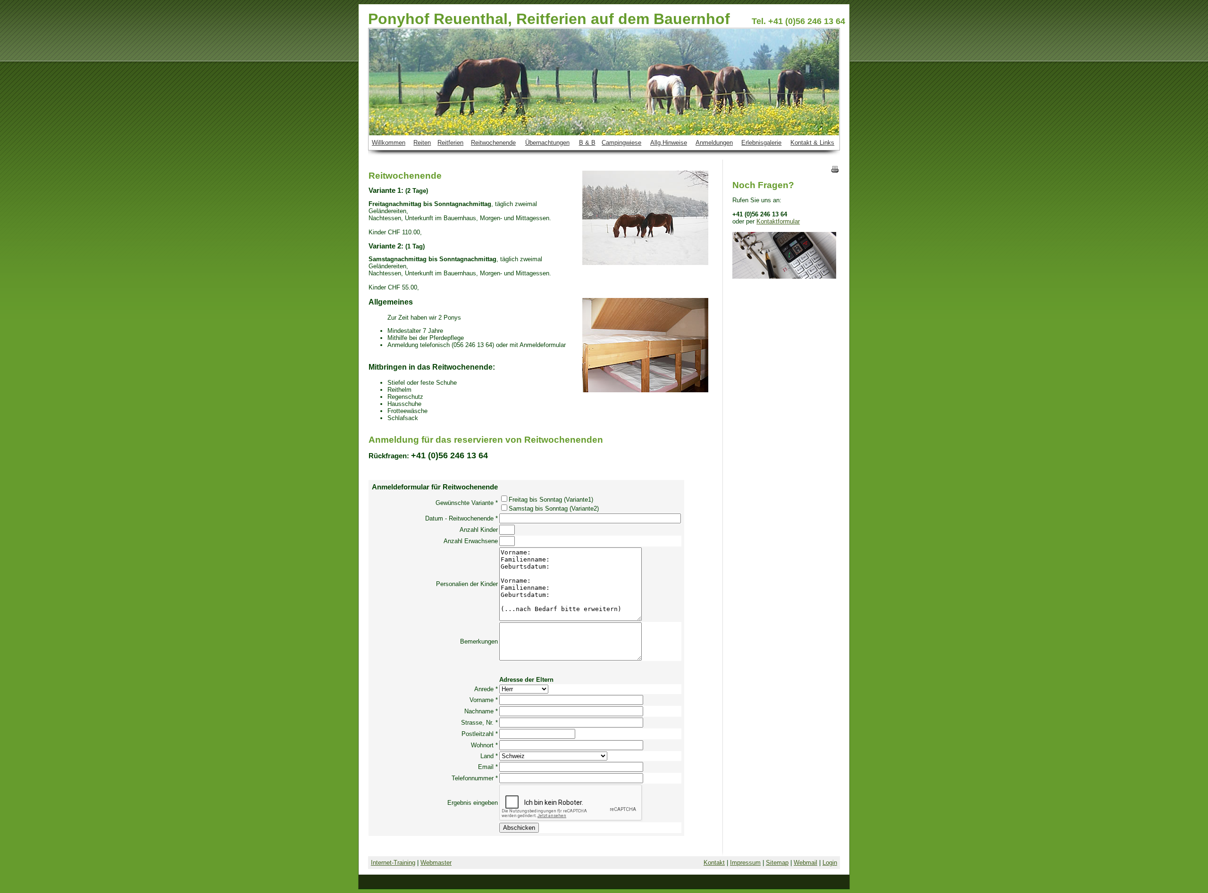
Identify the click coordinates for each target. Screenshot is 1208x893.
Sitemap (777, 862)
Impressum (745, 862)
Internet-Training (393, 862)
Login (829, 862)
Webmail (805, 862)
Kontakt (714, 862)
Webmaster (436, 862)
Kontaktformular (778, 221)
